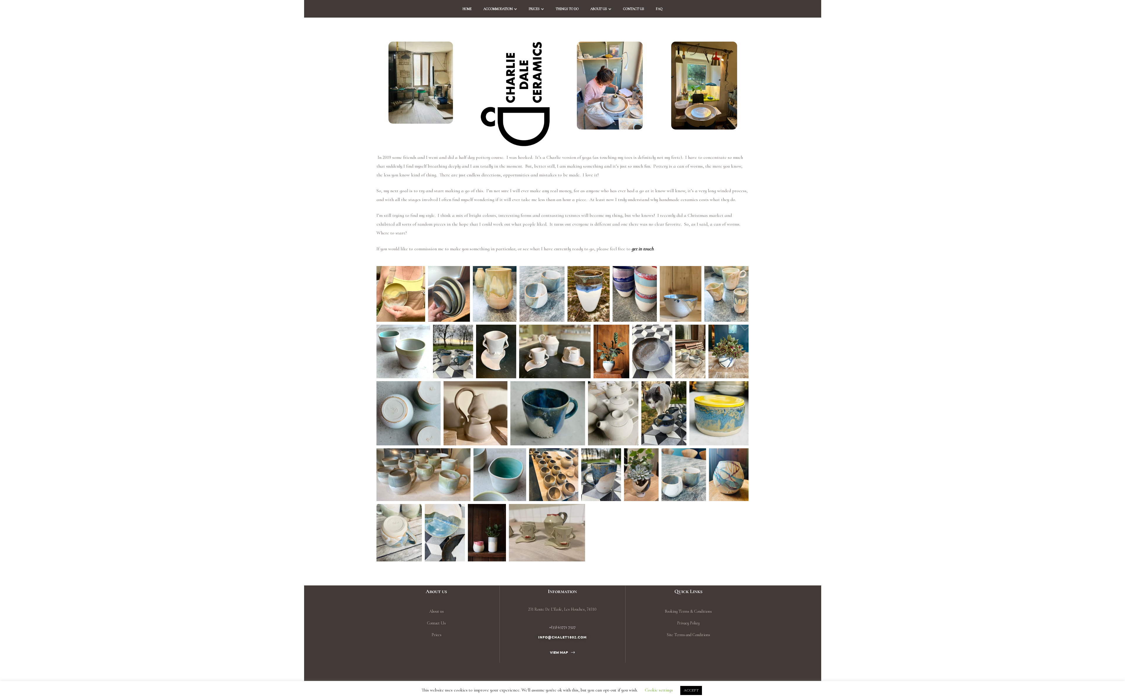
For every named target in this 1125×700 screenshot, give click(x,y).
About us (598, 9)
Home (467, 9)
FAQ (659, 9)
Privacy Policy (688, 623)
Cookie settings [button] (659, 690)
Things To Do (567, 9)
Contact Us (633, 9)
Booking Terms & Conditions (688, 611)
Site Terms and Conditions (688, 634)
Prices (534, 9)
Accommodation (498, 9)
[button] (562, 652)
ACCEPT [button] (691, 690)
